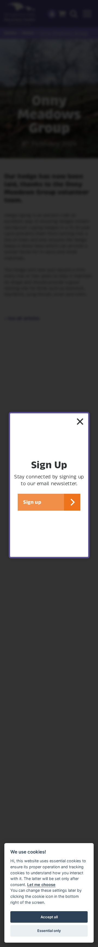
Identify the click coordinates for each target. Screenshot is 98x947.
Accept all (49, 917)
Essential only (49, 930)
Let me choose (41, 884)
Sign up (32, 502)
